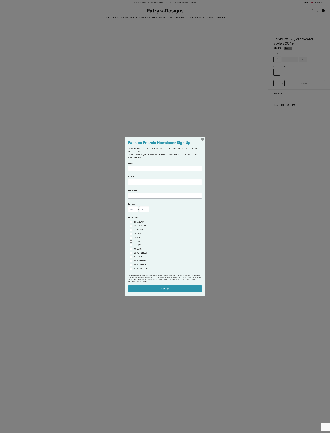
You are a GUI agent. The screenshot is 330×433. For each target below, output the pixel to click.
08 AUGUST (139, 249)
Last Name (132, 190)
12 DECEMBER (140, 264)
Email (130, 163)
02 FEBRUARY (140, 225)
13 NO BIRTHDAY (141, 268)
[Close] (202, 139)
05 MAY (137, 237)
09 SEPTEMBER (140, 253)
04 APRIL (138, 233)
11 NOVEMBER (140, 260)
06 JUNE (137, 241)
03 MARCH (138, 229)
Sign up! (165, 288)
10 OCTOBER (139, 256)
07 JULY (137, 245)
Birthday (131, 204)
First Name (132, 177)
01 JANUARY (139, 222)
